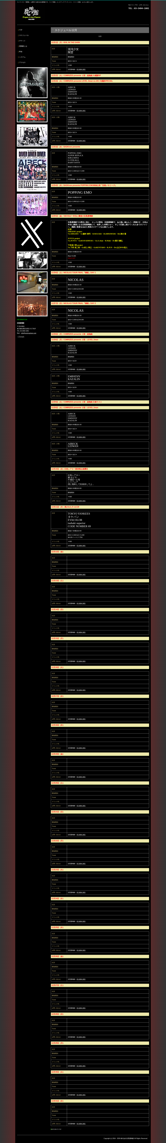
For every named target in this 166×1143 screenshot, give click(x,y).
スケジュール (24, 35)
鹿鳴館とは (23, 46)
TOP (20, 30)
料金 (20, 51)
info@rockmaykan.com (28, 333)
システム (22, 57)
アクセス (22, 62)
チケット (22, 41)
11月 (100, 36)
